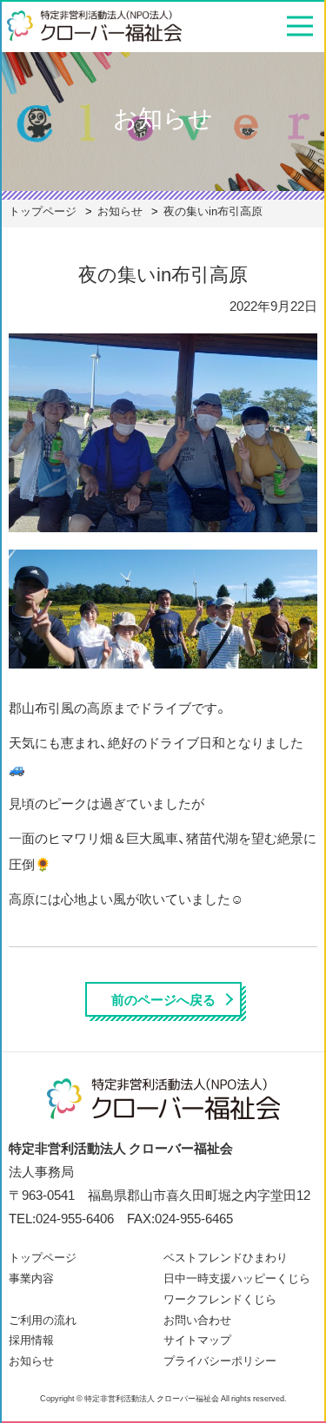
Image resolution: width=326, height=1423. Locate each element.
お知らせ (31, 1360)
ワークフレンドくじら (219, 1298)
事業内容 (31, 1277)
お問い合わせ (197, 1319)
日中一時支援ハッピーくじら (236, 1277)
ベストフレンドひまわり (225, 1256)
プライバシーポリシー (219, 1360)
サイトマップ (197, 1339)
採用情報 (31, 1339)
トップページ (43, 1256)
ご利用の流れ (43, 1319)
